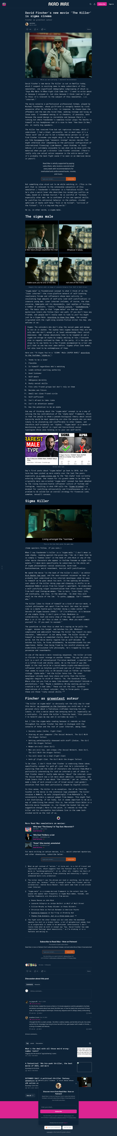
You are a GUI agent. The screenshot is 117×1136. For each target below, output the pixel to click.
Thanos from (36, 916)
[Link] (22, 216)
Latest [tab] (32, 1043)
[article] (58, 1053)
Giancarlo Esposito (39, 913)
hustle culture (65, 307)
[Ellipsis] (90, 1001)
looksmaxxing (82, 307)
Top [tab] (27, 1043)
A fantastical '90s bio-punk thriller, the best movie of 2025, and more (48, 1064)
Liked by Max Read (35, 1003)
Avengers (45, 916)
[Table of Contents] (2, 568)
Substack (49, 1132)
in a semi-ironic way (46, 476)
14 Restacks (47, 965)
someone (70, 596)
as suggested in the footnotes (51, 706)
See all (29, 1095)
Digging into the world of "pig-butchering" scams (40, 1053)
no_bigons (32, 1001)
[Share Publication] (94, 4)
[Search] (90, 4)
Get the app (67, 1127)
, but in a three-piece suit (61, 916)
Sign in (111, 4)
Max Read (32, 23)
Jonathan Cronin (34, 1017)
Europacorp (39, 140)
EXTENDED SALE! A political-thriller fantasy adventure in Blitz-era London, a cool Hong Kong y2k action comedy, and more (49, 1080)
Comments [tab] (29, 984)
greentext (56, 698)
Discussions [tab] (39, 1043)
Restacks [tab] (37, 984)
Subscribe (102, 4)
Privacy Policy (72, 1117)
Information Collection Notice (58, 1117)
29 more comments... (31, 1034)
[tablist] (33, 984)
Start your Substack (53, 1127)
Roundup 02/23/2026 (32, 1068)
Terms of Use (67, 1115)
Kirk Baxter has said (35, 575)
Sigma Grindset (76, 486)
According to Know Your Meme (60, 317)
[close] (76, 1083)
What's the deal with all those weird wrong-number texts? (47, 1049)
